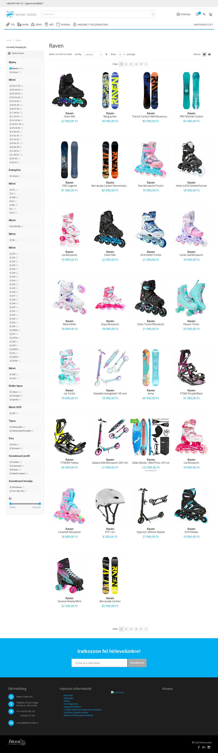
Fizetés (67, 701)
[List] (209, 54)
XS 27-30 (17, 86)
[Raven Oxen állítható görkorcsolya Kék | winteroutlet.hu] (69, 90)
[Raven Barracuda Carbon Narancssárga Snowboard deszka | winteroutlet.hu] (110, 159)
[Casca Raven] (110, 506)
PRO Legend (69, 185)
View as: (197, 54)
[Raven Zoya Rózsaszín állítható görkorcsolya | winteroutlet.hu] (110, 298)
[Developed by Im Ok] (15, 742)
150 (15, 307)
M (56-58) (17, 226)
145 (15, 288)
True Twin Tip (19, 491)
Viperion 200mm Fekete (151, 532)
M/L (15, 205)
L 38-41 (17, 151)
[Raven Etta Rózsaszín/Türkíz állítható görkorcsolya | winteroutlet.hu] (150, 159)
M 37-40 (17, 109)
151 (15, 311)
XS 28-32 (17, 90)
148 (15, 300)
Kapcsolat (68, 695)
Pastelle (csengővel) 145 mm (110, 393)
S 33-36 (17, 101)
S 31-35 (17, 139)
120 (15, 265)
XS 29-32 (17, 94)
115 (15, 261)
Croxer (16, 72)
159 (15, 345)
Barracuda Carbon (110, 601)
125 (15, 269)
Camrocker (18, 466)
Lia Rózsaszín (69, 255)
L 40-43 (17, 116)
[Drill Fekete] (191, 506)
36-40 (16, 162)
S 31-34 (17, 136)
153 (15, 319)
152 (15, 315)
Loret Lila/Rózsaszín (191, 255)
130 (15, 273)
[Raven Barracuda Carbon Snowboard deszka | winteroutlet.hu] (110, 575)
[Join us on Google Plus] (204, 747)
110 (15, 258)
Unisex (16, 176)
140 (15, 280)
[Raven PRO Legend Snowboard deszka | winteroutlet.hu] (69, 159)
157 (15, 334)
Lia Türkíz (69, 393)
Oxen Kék (69, 116)
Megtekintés (69, 130)
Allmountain (18, 427)
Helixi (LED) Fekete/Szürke (191, 185)
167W (16, 361)
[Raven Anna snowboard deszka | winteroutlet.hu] (150, 367)
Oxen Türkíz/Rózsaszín (150, 324)
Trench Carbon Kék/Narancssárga (152, 116)
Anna (151, 393)
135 (15, 277)
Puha (15, 444)
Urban (16, 392)
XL (14, 213)
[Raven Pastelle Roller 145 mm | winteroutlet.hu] (110, 367)
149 (15, 303)
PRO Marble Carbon (191, 116)
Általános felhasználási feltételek (78, 715)
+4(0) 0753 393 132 (14, 3)
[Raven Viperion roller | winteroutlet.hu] (150, 506)
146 (15, 292)
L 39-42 (17, 155)
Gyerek (16, 400)
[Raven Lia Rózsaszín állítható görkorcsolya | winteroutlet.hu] (69, 229)
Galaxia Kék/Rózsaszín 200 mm (110, 462)
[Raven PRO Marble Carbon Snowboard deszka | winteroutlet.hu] (191, 90)
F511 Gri (110, 532)
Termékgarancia (71, 704)
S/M (15, 197)
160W (16, 349)
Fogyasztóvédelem (72, 706)
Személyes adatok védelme (76, 712)
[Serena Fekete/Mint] (69, 575)
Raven (17, 68)
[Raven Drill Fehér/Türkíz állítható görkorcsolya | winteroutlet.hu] (150, 229)
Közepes (17, 448)
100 (15, 254)
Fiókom (185, 14)
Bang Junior (110, 116)
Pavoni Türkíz (191, 324)
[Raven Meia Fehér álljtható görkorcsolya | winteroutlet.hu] (69, 298)
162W (16, 357)
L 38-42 (17, 113)
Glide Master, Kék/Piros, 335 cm (150, 462)
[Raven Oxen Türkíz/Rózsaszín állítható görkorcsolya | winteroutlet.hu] (150, 298)
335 (15, 413)
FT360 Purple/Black (191, 393)
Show (113, 54)
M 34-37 (17, 143)
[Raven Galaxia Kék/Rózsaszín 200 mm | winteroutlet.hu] (110, 437)
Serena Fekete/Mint (69, 601)
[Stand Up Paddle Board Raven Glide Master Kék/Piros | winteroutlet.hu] (150, 437)
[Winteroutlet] (20, 14)
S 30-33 (17, 132)
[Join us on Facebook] (199, 747)
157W (16, 338)
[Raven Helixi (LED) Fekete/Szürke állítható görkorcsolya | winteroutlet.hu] (191, 159)
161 (15, 353)
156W (16, 330)
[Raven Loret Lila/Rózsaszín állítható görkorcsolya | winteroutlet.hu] (191, 229)
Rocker (16, 470)
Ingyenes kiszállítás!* (34, 3)
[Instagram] (209, 747)
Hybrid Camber (20, 473)
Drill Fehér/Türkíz (150, 255)
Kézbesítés (68, 698)
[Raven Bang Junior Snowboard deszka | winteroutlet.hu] (110, 90)
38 (14, 240)
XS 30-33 (17, 97)
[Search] (153, 14)
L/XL (15, 378)
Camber (17, 462)
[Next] (146, 64)
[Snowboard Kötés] (191, 367)
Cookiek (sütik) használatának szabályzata (82, 709)
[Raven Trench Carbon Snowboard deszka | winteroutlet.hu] (150, 90)
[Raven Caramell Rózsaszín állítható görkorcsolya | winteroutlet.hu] (69, 506)
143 (15, 284)
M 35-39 (17, 105)
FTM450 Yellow (69, 462)
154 (15, 322)
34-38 (16, 158)
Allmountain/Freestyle (23, 431)
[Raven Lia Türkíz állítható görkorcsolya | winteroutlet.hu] (69, 367)
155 (15, 326)
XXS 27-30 (18, 124)
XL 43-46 (17, 120)
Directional (18, 487)
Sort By (78, 54)
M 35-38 (17, 147)
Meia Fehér (69, 324)
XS (14, 190)
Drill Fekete (191, 532)
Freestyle (17, 396)
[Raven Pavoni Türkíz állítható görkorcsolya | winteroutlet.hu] (191, 298)
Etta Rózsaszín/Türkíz (150, 185)
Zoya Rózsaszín (110, 324)
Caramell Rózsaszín (69, 532)
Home (8, 40)
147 (15, 296)
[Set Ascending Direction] (106, 54)
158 (15, 342)
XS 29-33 (17, 128)
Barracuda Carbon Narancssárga (110, 185)
